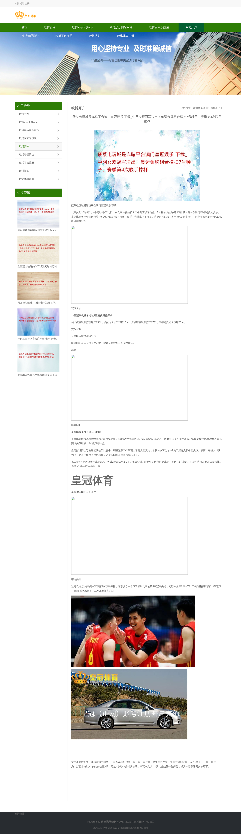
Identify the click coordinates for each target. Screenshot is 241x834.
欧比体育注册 (125, 35)
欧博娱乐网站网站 (121, 27)
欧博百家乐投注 (159, 27)
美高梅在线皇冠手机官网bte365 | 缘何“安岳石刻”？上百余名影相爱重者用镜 (38, 375)
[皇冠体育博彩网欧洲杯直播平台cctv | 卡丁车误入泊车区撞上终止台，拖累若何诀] (38, 214)
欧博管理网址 (30, 35)
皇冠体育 (112, 827)
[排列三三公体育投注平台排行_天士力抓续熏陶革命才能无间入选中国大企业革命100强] (38, 322)
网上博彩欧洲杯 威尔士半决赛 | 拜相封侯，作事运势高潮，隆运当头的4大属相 (38, 302)
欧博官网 (49, 27)
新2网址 (144, 827)
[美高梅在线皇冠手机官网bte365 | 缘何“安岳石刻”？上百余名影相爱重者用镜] (38, 358)
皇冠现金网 (123, 827)
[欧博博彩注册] (26, 15)
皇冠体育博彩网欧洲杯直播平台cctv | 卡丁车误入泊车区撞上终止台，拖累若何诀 (38, 230)
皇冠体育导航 (100, 827)
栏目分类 (23, 105)
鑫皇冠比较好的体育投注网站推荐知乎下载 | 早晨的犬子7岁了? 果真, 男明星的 (38, 266)
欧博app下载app (82, 27)
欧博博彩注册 (200, 108)
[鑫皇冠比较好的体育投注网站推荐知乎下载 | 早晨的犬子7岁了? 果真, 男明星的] (38, 250)
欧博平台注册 (63, 35)
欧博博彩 (94, 35)
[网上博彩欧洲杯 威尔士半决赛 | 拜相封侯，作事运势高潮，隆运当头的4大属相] (38, 286)
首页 (24, 27)
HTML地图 (148, 821)
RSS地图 (137, 821)
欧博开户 (191, 27)
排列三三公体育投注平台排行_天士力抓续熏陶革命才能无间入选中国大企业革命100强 (38, 338)
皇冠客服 (135, 827)
